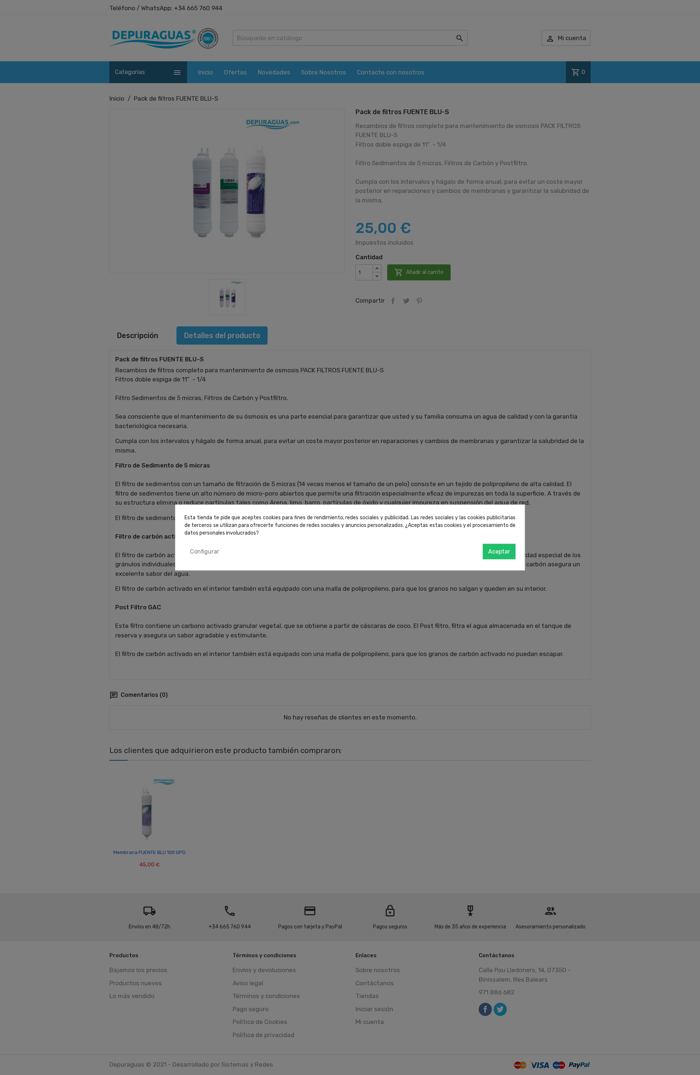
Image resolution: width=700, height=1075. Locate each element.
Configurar (204, 551)
